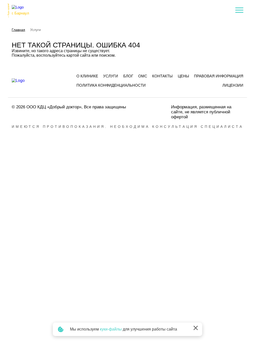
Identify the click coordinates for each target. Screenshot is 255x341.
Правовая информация (218, 76)
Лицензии (232, 85)
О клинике (87, 76)
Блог (128, 76)
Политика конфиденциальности (111, 85)
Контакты (162, 76)
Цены (183, 76)
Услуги (110, 76)
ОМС (142, 76)
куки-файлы (111, 329)
